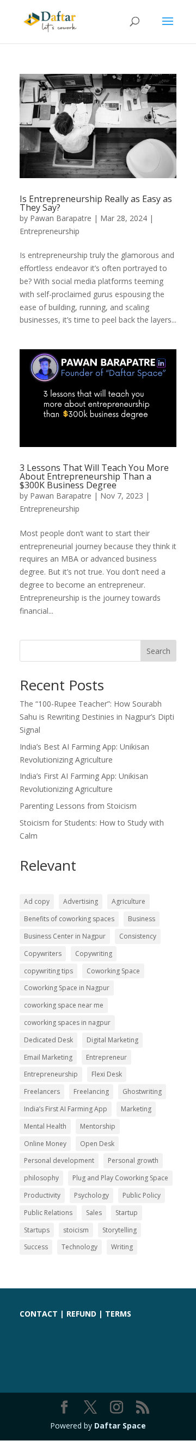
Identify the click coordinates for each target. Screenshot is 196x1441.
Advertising (80, 901)
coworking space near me (63, 1005)
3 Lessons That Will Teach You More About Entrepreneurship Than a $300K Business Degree (94, 476)
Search (158, 651)
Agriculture (128, 901)
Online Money (45, 1143)
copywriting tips (48, 971)
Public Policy (141, 1195)
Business (141, 918)
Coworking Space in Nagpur (66, 987)
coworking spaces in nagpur (67, 1022)
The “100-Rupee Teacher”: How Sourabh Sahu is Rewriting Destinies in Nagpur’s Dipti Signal (97, 717)
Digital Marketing (112, 1039)
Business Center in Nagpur (65, 936)
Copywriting (93, 953)
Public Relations (48, 1212)
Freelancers (42, 1091)
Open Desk (97, 1143)
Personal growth (133, 1160)
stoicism (76, 1230)
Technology (79, 1246)
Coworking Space (113, 971)
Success (36, 1246)
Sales (94, 1212)
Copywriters (43, 953)
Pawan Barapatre (60, 218)
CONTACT (39, 1313)
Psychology (91, 1195)
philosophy (41, 1177)
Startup (126, 1212)
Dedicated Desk (48, 1039)
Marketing (136, 1108)
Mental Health (45, 1126)
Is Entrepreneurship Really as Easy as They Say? (96, 203)
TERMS (118, 1313)
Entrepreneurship (49, 231)
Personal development (59, 1160)
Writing (122, 1246)
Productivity (42, 1195)
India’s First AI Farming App (65, 1108)
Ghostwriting (142, 1091)
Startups (37, 1230)
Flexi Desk (106, 1074)
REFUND (81, 1313)
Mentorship (97, 1126)
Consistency (137, 936)
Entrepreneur (106, 1057)
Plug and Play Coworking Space (120, 1177)
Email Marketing (48, 1057)
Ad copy (37, 901)
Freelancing (91, 1091)
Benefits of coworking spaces (69, 918)
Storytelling (119, 1230)
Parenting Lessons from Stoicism (78, 806)
